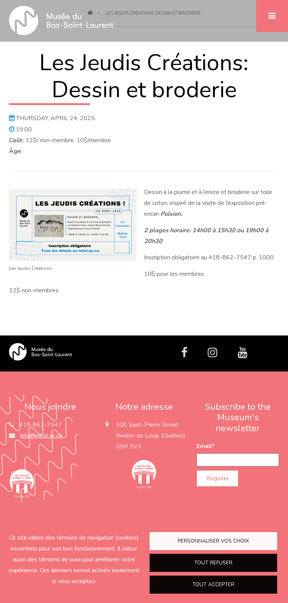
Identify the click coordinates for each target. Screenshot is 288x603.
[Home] (40, 351)
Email (205, 446)
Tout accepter (213, 584)
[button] (72, 224)
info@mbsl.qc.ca (41, 436)
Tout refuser (213, 562)
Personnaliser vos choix (213, 540)
